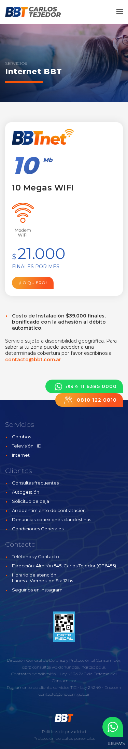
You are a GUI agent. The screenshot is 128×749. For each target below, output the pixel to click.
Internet (21, 455)
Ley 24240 (90, 687)
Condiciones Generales (37, 528)
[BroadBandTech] (44, 12)
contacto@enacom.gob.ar (64, 694)
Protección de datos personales (64, 738)
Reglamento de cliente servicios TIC (41, 687)
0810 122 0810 (96, 400)
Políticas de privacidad (64, 731)
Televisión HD (27, 446)
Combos (21, 436)
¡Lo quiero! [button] (33, 282)
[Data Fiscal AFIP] (64, 626)
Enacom (112, 687)
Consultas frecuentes (35, 483)
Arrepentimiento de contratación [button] (49, 510)
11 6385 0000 (91, 386)
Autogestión (25, 492)
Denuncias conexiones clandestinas (51, 519)
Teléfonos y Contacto (35, 556)
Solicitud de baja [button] (30, 501)
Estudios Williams (116, 744)
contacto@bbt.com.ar (33, 360)
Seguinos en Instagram (37, 589)
